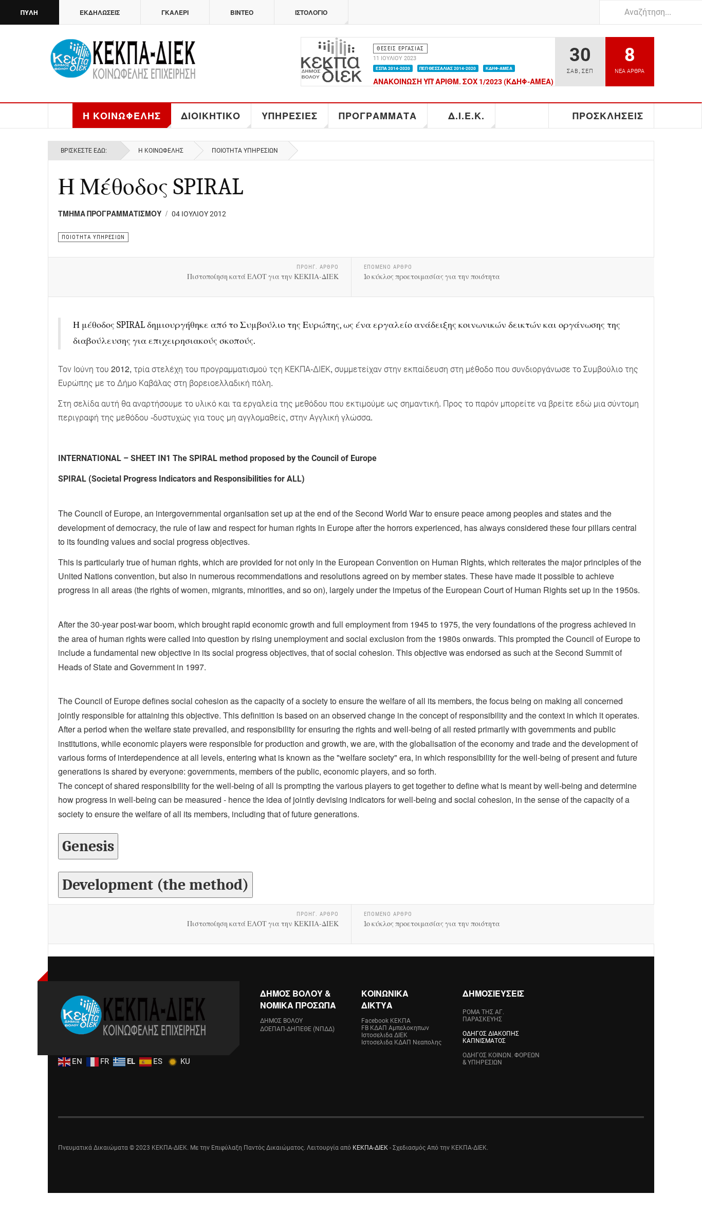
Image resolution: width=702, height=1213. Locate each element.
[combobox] (650, 12)
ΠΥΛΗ (29, 12)
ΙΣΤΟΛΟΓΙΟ (311, 12)
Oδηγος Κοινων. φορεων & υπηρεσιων (501, 1059)
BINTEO (241, 12)
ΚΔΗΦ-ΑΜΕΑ (499, 68)
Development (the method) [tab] (155, 885)
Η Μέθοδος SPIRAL (151, 186)
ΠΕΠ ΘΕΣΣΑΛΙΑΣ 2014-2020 (447, 68)
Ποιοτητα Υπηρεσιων (245, 150)
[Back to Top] (11, 1203)
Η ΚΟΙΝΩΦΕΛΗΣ (122, 115)
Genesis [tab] (88, 846)
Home (60, 115)
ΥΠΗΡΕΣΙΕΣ (290, 115)
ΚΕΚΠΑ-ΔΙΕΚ (370, 1147)
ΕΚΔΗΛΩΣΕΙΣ (100, 12)
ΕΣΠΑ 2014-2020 (393, 68)
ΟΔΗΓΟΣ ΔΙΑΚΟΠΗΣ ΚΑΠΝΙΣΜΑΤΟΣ (491, 1037)
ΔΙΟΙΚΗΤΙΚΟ (211, 115)
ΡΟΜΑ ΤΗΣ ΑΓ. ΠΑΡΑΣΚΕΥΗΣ (483, 1015)
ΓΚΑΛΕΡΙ (175, 12)
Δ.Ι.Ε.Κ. (466, 115)
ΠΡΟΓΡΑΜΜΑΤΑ (378, 115)
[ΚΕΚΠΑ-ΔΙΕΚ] (122, 61)
